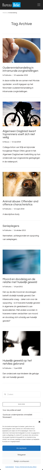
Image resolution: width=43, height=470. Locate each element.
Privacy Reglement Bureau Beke (25, 467)
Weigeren (21, 455)
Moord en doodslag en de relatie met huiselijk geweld (20, 281)
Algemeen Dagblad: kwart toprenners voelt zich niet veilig (19, 134)
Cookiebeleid (9, 467)
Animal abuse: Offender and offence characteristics (20, 203)
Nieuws (6, 142)
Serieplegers (11, 226)
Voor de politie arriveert (12, 410)
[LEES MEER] (21, 50)
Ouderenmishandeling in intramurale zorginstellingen (20, 69)
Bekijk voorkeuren (21, 461)
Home (5, 12)
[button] (39, 422)
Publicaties (8, 75)
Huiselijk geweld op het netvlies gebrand (17, 362)
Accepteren (21, 448)
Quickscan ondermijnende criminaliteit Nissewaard (17, 416)
